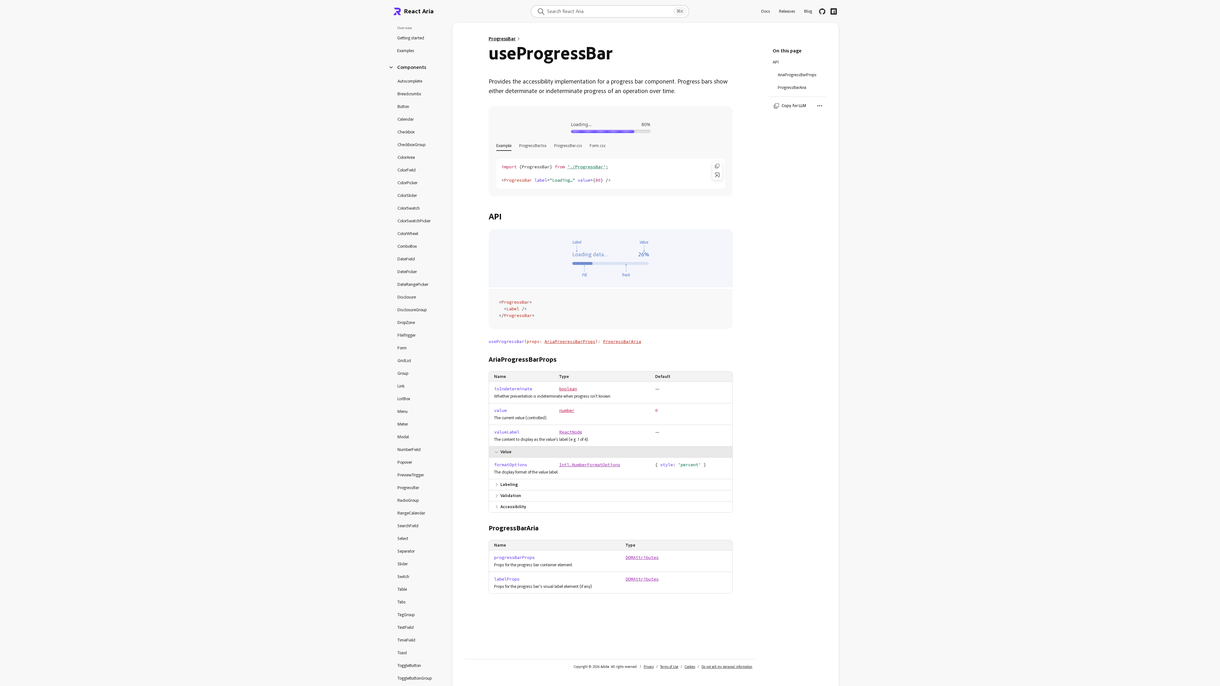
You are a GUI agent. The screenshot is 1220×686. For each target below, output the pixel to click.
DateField (406, 259)
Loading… (581, 124)
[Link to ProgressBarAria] (543, 528)
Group (402, 373)
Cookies (690, 667)
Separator (406, 551)
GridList (404, 360)
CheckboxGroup (411, 144)
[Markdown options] (820, 106)
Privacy (649, 667)
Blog (808, 11)
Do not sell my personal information (727, 667)
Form (402, 348)
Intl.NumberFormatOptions (589, 464)
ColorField (406, 170)
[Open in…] (717, 175)
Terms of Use (669, 667)
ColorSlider (407, 195)
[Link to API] (506, 217)
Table (402, 589)
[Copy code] (717, 166)
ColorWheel (407, 233)
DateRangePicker (412, 284)
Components (411, 67)
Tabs (401, 602)
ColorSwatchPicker (413, 221)
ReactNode (570, 432)
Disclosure (406, 297)
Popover (404, 462)
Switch (403, 576)
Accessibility (513, 506)
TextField (405, 627)
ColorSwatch (408, 208)
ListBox (403, 398)
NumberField (409, 449)
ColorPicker (407, 182)
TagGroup (406, 614)
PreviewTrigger (410, 475)
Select (402, 538)
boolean (568, 389)
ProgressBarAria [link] (622, 341)
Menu (402, 411)
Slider (402, 564)
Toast (402, 652)
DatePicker (407, 271)
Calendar (405, 119)
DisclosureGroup (412, 309)
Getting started (410, 38)
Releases (787, 11)
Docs (765, 11)
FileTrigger (406, 335)
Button (403, 106)
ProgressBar (408, 487)
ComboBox (407, 246)
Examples (405, 50)
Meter (402, 424)
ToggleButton (409, 665)
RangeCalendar (411, 513)
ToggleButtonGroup (414, 678)
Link (400, 386)
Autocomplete (409, 81)
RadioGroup (408, 500)
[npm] (834, 11)
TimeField (406, 640)
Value (506, 451)
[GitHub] (822, 11)
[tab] (504, 146)
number (566, 410)
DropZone (406, 322)
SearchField (407, 525)
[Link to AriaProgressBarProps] (561, 359)
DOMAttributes (642, 557)
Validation (510, 495)
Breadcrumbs (409, 93)
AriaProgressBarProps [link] (570, 341)
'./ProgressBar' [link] (586, 167)
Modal (403, 436)
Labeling (509, 484)
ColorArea (406, 157)
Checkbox (406, 132)
